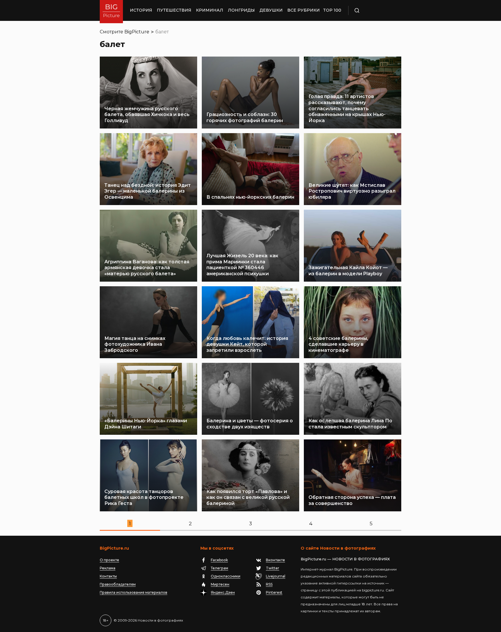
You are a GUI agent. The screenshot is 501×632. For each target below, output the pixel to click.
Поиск (374, 10)
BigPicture (136, 32)
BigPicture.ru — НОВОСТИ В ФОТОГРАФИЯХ (345, 559)
